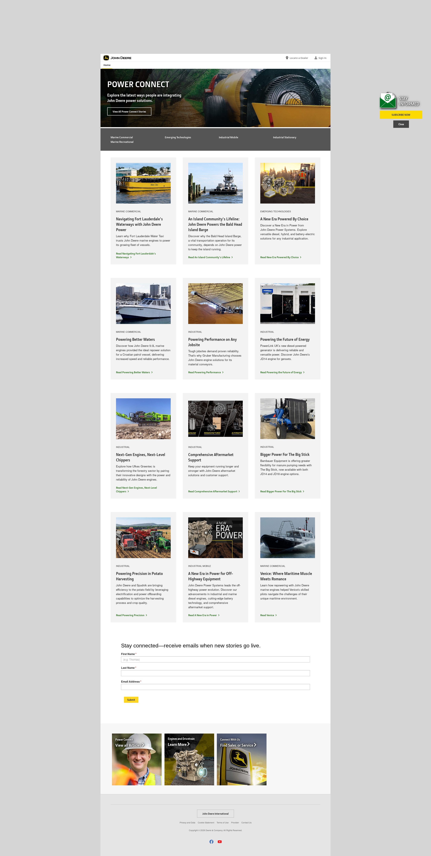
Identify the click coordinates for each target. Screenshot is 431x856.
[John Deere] (119, 58)
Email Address (130, 681)
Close (401, 124)
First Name (128, 654)
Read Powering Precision (130, 615)
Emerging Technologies (178, 137)
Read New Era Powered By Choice (279, 257)
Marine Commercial (122, 137)
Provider (235, 822)
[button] (211, 841)
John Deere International (215, 813)
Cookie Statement (206, 822)
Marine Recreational (122, 141)
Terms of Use (223, 822)
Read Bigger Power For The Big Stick (281, 491)
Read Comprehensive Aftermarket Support (212, 491)
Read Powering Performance (204, 372)
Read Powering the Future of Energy (281, 372)
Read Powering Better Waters (133, 372)
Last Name (128, 668)
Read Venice (267, 615)
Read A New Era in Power (202, 615)
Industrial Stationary (284, 137)
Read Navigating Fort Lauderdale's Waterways (136, 255)
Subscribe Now (401, 114)
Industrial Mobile (228, 137)
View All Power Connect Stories (129, 111)
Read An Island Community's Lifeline (209, 257)
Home (107, 65)
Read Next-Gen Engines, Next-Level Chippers (136, 489)
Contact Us (246, 822)
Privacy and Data (187, 822)
